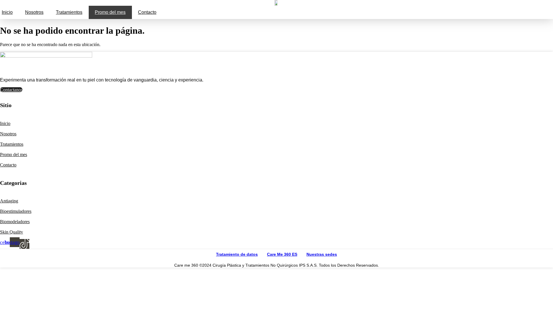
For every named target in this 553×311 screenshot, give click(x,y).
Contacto (147, 12)
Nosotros (34, 12)
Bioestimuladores (15, 211)
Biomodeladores (15, 221)
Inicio (7, 12)
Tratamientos (69, 12)
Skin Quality (11, 232)
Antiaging (9, 200)
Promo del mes (110, 12)
